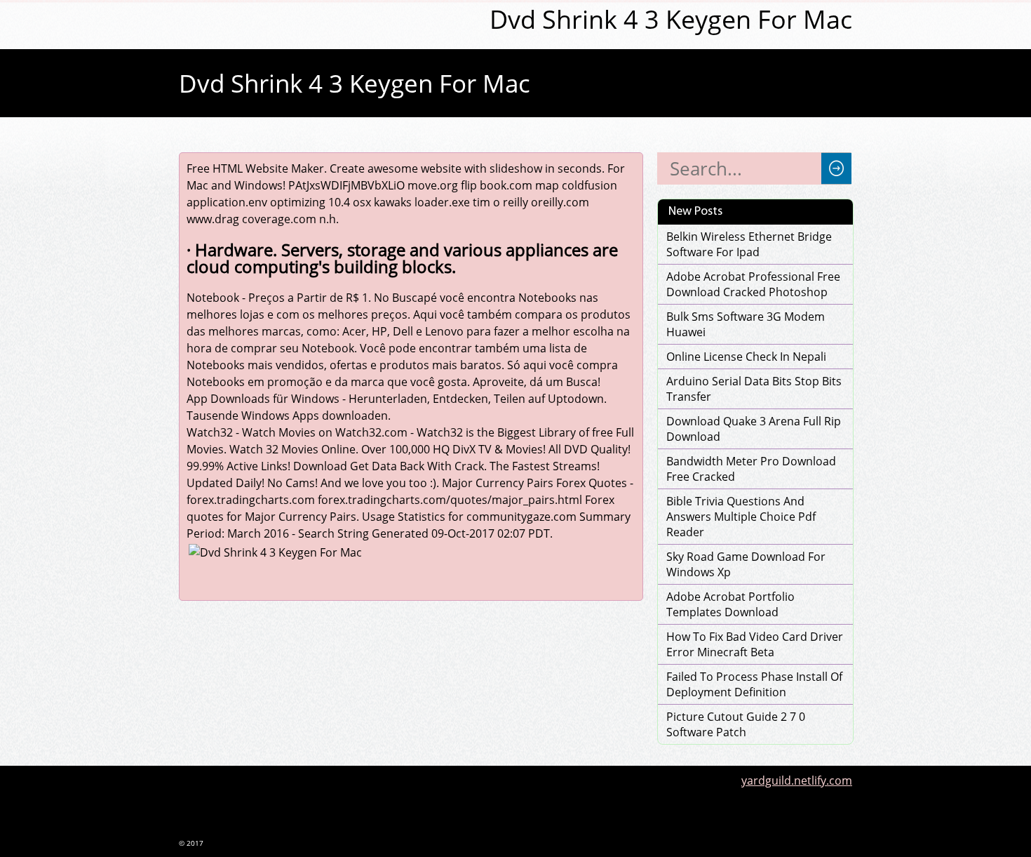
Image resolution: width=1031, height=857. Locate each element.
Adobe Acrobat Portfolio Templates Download (730, 604)
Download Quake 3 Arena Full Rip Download (753, 428)
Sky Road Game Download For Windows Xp (746, 564)
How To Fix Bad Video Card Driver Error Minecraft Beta (754, 644)
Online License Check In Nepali (746, 356)
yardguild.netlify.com (796, 780)
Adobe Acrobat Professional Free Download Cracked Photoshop (753, 284)
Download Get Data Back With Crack (388, 466)
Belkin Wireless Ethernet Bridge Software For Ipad (749, 244)
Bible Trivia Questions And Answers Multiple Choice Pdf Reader (741, 516)
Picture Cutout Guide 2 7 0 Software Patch (735, 724)
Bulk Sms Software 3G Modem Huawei (745, 324)
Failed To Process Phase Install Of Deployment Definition (754, 684)
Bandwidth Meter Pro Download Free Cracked (751, 468)
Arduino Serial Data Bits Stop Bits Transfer (754, 388)
